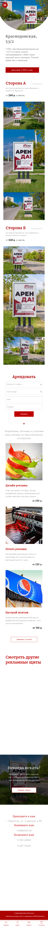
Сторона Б (36, 83)
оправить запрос (24, 790)
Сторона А (36, 228)
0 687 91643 (24, 846)
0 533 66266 (24, 840)
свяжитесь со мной (24, 639)
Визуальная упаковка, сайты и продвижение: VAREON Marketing (25, 916)
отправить (24, 414)
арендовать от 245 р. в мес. (22, 70)
